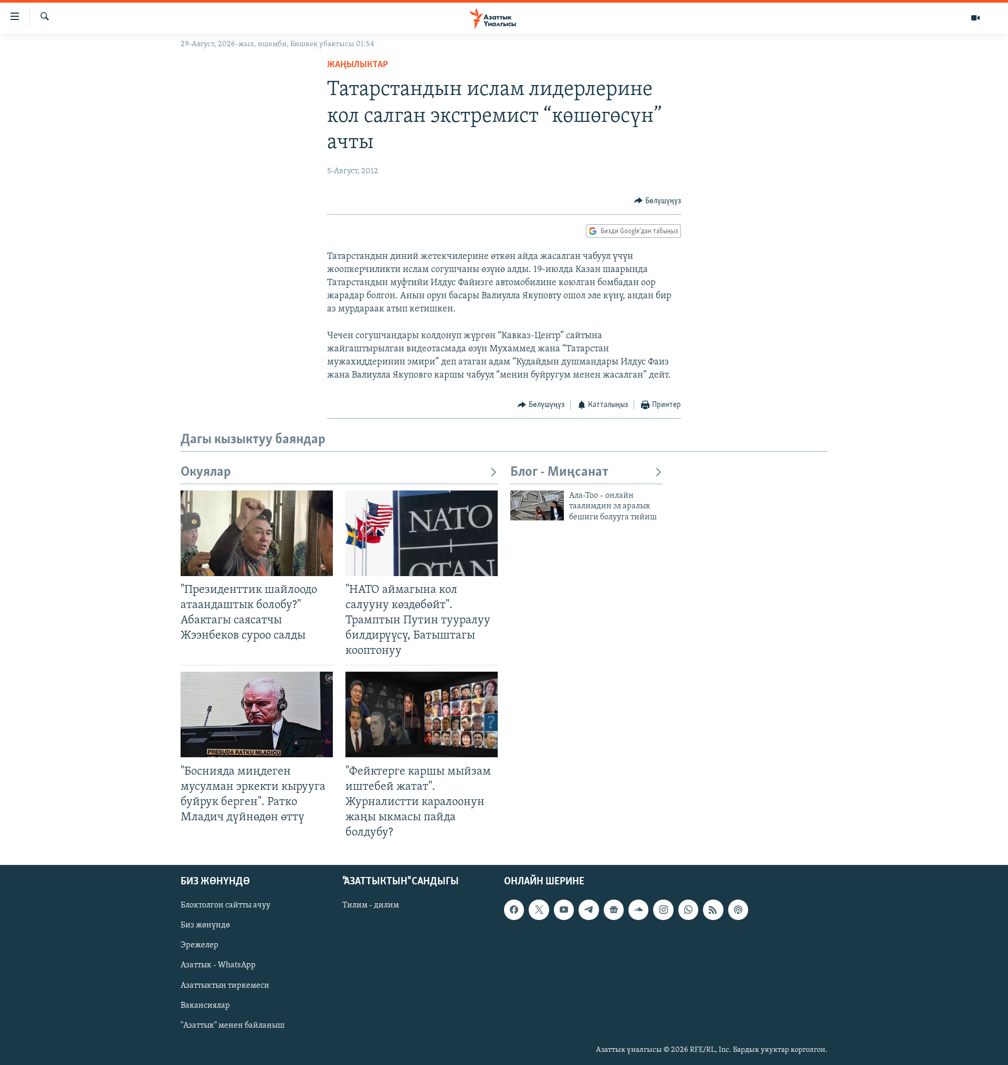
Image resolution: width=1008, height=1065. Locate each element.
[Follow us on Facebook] (514, 910)
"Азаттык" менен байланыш (233, 1025)
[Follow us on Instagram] (663, 910)
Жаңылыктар (357, 65)
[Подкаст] (738, 910)
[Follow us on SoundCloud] (638, 910)
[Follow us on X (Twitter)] (539, 910)
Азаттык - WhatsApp (218, 966)
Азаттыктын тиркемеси (225, 986)
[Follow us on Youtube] (564, 910)
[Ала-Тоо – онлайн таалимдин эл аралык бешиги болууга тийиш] (537, 505)
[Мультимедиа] (975, 18)
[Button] (657, 201)
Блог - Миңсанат (559, 472)
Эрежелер (199, 946)
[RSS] (713, 910)
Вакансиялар (205, 1005)
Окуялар (206, 472)
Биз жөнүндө (205, 926)
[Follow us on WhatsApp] (688, 910)
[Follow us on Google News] (614, 910)
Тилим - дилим (370, 906)
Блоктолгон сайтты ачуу (225, 906)
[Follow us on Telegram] (588, 910)
